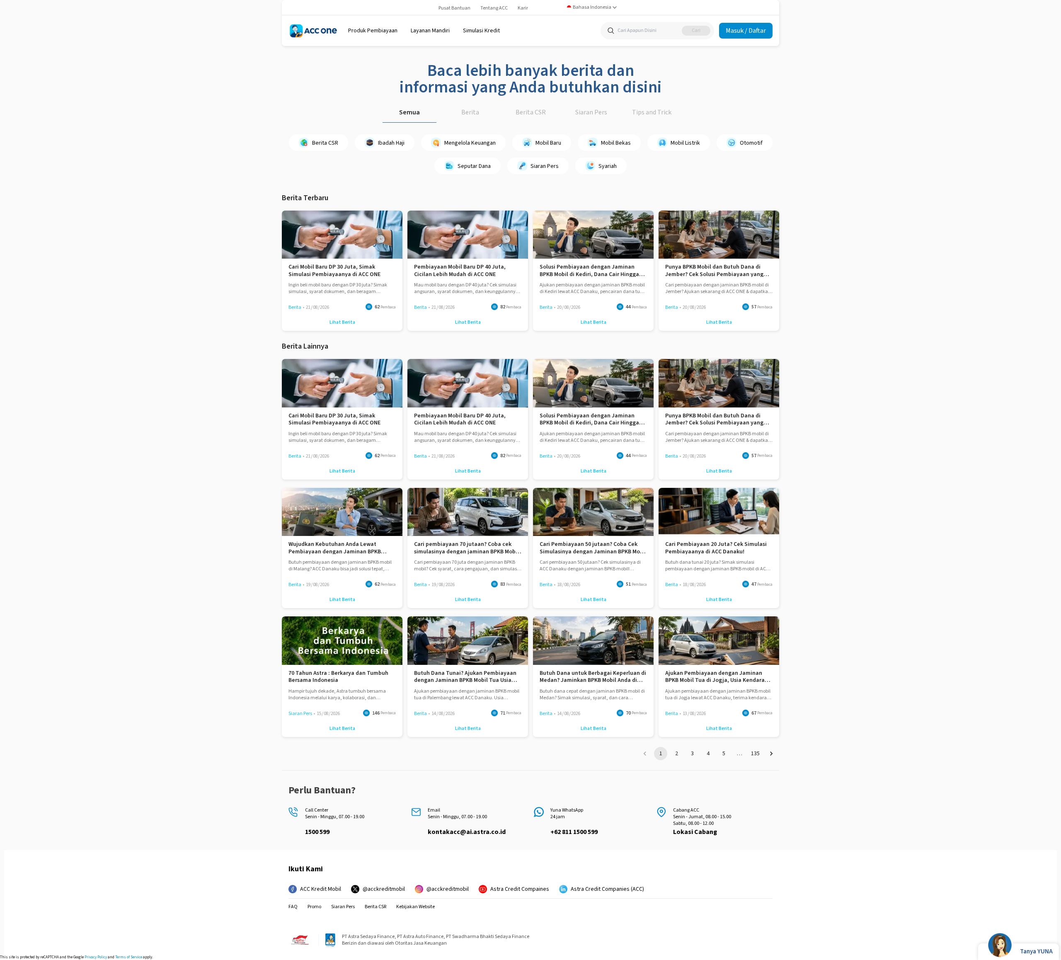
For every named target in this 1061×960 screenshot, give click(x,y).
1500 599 (317, 831)
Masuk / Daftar (746, 30)
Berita (470, 112)
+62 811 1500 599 (574, 831)
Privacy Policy (96, 957)
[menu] (372, 30)
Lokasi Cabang (695, 831)
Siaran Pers (591, 112)
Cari (696, 30)
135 (755, 753)
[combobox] (592, 7)
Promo (314, 907)
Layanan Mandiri (430, 31)
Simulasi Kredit (481, 31)
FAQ (293, 907)
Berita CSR (531, 112)
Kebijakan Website (415, 907)
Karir (523, 8)
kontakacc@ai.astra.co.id (467, 831)
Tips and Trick (651, 112)
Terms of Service (128, 957)
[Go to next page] (771, 753)
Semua (409, 112)
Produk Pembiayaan (372, 31)
